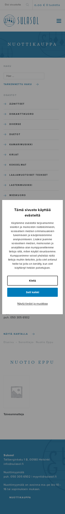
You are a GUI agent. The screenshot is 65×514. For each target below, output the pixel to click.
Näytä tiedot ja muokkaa (32, 303)
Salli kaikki (32, 292)
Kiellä (32, 280)
